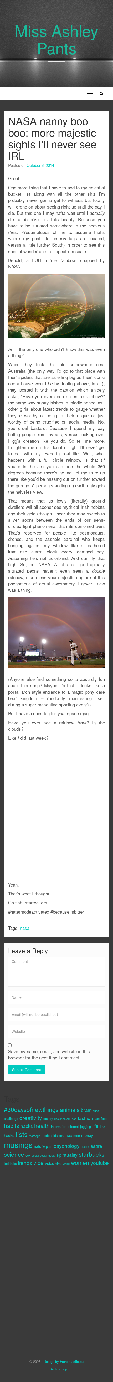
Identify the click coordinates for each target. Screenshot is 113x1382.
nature (39, 1146)
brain (86, 1110)
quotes (85, 1147)
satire (96, 1146)
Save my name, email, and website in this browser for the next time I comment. (49, 1054)
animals (70, 1109)
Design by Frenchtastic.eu (64, 1361)
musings (18, 1144)
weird (66, 1164)
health (42, 1125)
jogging (85, 1126)
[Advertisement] (25, 1258)
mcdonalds (50, 1135)
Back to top (57, 1369)
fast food (100, 1118)
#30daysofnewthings (31, 1109)
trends (25, 1162)
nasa (24, 928)
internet (73, 1126)
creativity (30, 1118)
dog (74, 1119)
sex (27, 1155)
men (76, 1135)
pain (49, 1146)
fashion (85, 1118)
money (87, 1135)
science (14, 1154)
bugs (96, 1111)
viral (58, 1163)
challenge (11, 1118)
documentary (62, 1119)
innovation (58, 1126)
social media (47, 1155)
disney (48, 1118)
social (35, 1155)
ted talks (10, 1163)
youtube (99, 1162)
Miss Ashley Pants (56, 39)
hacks (26, 1126)
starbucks (91, 1154)
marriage (34, 1136)
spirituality (67, 1154)
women (80, 1162)
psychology (67, 1145)
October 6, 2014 (40, 165)
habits (11, 1125)
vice (38, 1162)
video (49, 1163)
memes (65, 1135)
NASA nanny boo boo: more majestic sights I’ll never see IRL (52, 138)
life (95, 1125)
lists (22, 1134)
